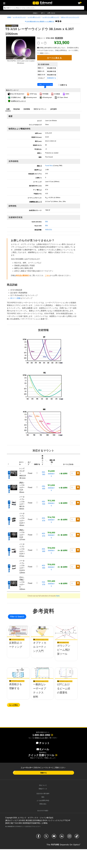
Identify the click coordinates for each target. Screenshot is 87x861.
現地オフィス (43, 789)
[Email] (56, 21)
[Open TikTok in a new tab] (76, 837)
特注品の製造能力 (23, 275)
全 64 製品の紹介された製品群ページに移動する (40, 21)
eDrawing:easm (31, 97)
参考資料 (53, 109)
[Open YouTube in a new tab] (54, 837)
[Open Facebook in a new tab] (38, 837)
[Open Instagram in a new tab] (69, 837)
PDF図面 (45, 94)
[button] (58, 21)
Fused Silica (49, 165)
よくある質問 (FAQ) (43, 800)
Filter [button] (12, 616)
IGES (67, 94)
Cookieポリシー (20, 826)
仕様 (8, 109)
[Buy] (78, 473)
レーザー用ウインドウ (34, 17)
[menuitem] (4, 2)
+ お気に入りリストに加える (45, 85)
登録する (43, 773)
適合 (46, 221)
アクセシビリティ (36, 826)
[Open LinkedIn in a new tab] (61, 837)
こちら (47, 275)
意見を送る (42, 804)
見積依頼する (51, 78)
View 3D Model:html (17, 94)
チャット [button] (44, 743)
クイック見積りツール (41, 755)
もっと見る (13, 705)
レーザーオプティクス (19, 17)
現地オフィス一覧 (41, 738)
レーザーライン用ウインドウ (51, 17)
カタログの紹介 (42, 810)
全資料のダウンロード (18, 101)
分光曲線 (57, 94)
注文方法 (28, 826)
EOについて (43, 785)
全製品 (9, 17)
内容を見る (48, 229)
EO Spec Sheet (62, 97)
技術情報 (27, 109)
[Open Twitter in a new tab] (46, 837)
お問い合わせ (51, 13)
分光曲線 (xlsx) (15, 97)
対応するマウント (40, 109)
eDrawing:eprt (47, 97)
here (58, 596)
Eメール (44, 749)
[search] (43, 8)
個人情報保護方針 (10, 826)
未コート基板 (15, 298)
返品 (42, 797)
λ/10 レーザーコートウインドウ (70, 17)
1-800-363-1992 (41, 735)
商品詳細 (16, 109)
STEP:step (33, 94)
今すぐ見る (18, 650)
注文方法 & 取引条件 (42, 793)
